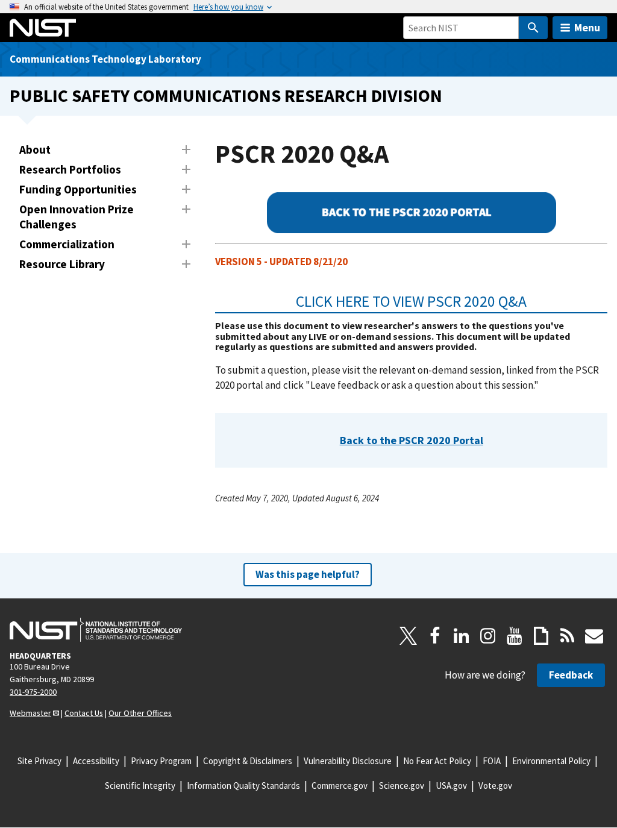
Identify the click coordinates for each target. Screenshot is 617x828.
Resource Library (62, 264)
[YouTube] (514, 636)
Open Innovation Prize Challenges (76, 216)
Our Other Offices (140, 712)
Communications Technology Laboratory (105, 59)
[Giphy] (541, 636)
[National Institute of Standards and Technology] (96, 630)
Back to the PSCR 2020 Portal (411, 440)
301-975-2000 (33, 691)
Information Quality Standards (243, 785)
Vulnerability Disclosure (348, 761)
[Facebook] (435, 636)
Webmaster (30, 712)
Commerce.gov (340, 785)
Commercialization (66, 244)
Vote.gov (495, 785)
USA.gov (451, 785)
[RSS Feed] (567, 636)
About (35, 149)
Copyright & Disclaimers (247, 761)
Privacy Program (161, 761)
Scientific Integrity (140, 785)
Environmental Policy (551, 761)
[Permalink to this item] (535, 301)
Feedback (571, 675)
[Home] (43, 27)
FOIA (492, 761)
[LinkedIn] (461, 636)
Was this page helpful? (307, 574)
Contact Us (83, 712)
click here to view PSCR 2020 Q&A (411, 301)
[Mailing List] (594, 636)
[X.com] (408, 636)
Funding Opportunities (78, 189)
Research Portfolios (70, 169)
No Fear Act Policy (437, 761)
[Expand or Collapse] (186, 149)
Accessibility (96, 761)
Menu (587, 27)
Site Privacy (39, 761)
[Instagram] (488, 636)
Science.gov (401, 785)
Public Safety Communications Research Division (226, 95)
